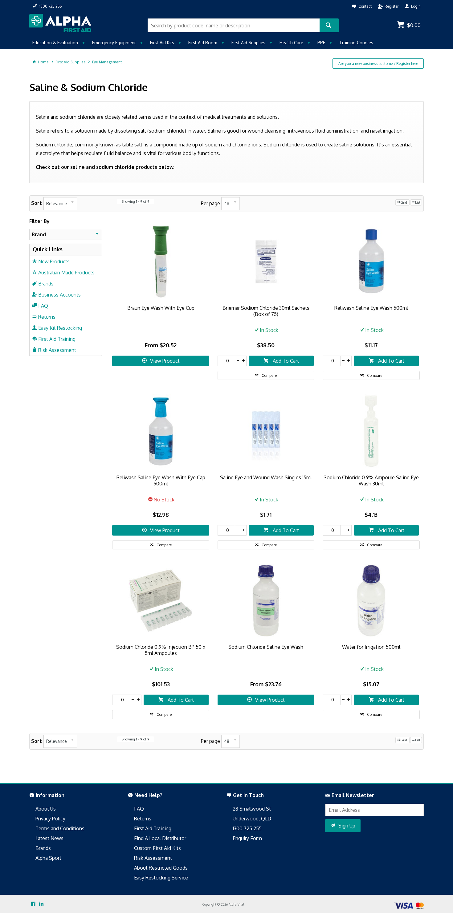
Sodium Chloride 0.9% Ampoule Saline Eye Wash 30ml (371, 480)
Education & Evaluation (55, 42)
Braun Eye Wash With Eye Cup (160, 308)
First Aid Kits (162, 42)
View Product (165, 361)
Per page (210, 203)
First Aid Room (202, 42)
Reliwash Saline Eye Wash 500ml (371, 308)
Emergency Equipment (114, 42)
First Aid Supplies (248, 42)
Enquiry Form (247, 838)
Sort (36, 203)
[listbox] (60, 203)
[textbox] (234, 25)
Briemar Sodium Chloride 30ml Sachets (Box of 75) (265, 311)
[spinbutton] (226, 361)
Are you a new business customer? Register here (378, 63)
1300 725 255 (247, 828)
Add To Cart (285, 361)
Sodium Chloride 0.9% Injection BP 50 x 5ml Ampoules (160, 650)
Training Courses (356, 42)
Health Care (291, 42)
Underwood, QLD (252, 818)
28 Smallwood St (252, 809)
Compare (269, 375)
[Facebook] (33, 904)
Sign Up (346, 826)
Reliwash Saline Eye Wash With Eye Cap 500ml (160, 480)
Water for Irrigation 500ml (371, 647)
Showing (135, 201)
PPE (321, 42)
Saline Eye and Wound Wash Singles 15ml (266, 477)
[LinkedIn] (41, 904)
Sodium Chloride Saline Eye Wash (265, 647)
